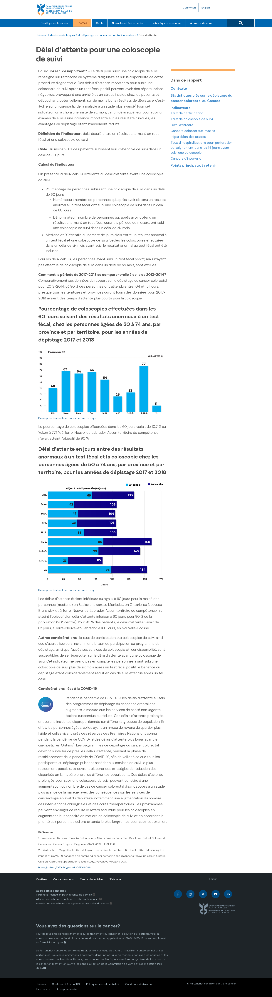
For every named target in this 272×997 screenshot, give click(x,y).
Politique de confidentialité (102, 984)
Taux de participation (187, 113)
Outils (99, 23)
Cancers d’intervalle (186, 158)
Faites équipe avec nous (166, 23)
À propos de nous (201, 23)
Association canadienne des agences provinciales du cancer (72, 903)
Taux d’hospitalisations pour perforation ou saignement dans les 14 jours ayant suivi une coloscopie (202, 147)
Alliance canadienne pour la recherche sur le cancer (67, 899)
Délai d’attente (182, 125)
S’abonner (115, 879)
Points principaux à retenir (193, 165)
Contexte (179, 88)
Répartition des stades (188, 136)
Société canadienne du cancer (82, 938)
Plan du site (43, 989)
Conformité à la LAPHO (66, 984)
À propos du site (66, 989)
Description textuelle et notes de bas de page (67, 418)
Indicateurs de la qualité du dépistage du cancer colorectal (84, 35)
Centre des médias (91, 879)
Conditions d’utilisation (139, 984)
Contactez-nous (63, 879)
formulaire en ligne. (51, 942)
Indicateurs (129, 35)
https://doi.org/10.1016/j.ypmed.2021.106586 (64, 867)
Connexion (189, 7)
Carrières (41, 879)
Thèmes (82, 23)
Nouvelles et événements (127, 23)
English (207, 9)
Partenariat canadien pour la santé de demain (64, 894)
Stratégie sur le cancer (54, 23)
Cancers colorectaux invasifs (193, 131)
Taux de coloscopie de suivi (192, 119)
